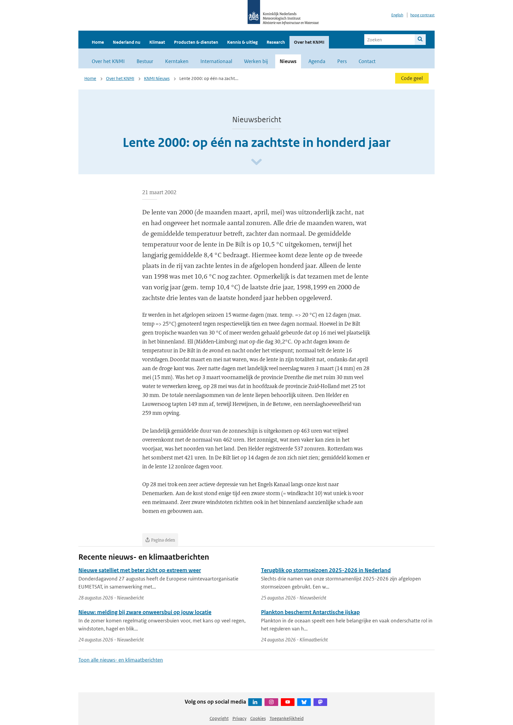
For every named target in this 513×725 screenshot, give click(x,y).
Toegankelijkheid (287, 718)
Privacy (239, 718)
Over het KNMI (309, 42)
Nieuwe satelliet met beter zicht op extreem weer (139, 570)
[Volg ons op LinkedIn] (255, 702)
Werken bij (256, 61)
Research (276, 42)
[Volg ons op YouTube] (288, 702)
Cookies (258, 718)
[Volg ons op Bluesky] (304, 702)
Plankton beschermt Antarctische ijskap (310, 612)
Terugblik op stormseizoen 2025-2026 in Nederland (326, 570)
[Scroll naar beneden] (256, 162)
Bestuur (145, 61)
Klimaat (157, 42)
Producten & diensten (196, 42)
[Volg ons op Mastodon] (320, 702)
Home (98, 42)
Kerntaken (177, 61)
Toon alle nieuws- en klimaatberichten (120, 660)
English (397, 15)
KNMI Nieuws (157, 78)
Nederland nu (126, 42)
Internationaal (216, 61)
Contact (367, 61)
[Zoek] (420, 39)
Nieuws (288, 61)
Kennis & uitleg (242, 42)
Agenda (316, 61)
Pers (342, 61)
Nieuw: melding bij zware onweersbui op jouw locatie (144, 612)
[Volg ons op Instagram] (271, 702)
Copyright (219, 718)
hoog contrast (422, 15)
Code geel (412, 78)
